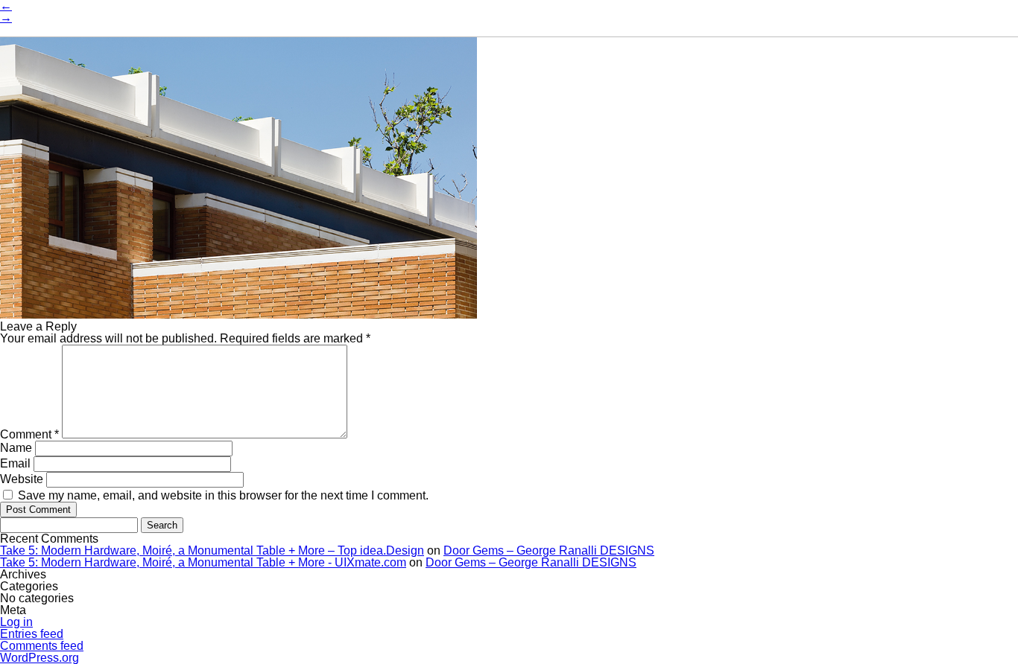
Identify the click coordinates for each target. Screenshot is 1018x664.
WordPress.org (39, 657)
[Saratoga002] (238, 314)
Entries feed (31, 634)
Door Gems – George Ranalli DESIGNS (548, 550)
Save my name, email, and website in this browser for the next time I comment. (223, 495)
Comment (29, 434)
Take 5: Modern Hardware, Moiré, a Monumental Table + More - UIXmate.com (203, 562)
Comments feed (41, 645)
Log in (16, 622)
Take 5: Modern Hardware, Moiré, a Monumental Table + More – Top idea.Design (212, 550)
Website (21, 479)
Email (15, 463)
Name (16, 447)
